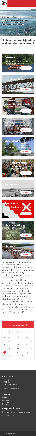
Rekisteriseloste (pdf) (8, 415)
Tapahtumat (5, 399)
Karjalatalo (5, 404)
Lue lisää (25, 68)
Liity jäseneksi (6, 402)
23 (5, 352)
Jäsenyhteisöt (6, 400)
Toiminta (4, 397)
